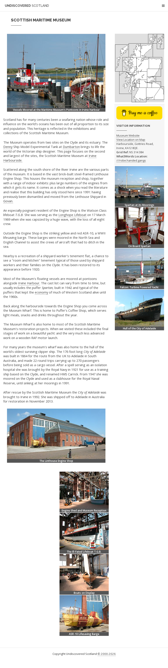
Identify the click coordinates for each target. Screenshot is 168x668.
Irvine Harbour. (29, 283)
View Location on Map (130, 140)
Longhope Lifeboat (72, 215)
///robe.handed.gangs (131, 160)
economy (41, 292)
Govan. (8, 201)
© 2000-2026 (107, 654)
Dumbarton (71, 146)
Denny (7, 146)
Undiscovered (27, 5)
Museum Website (128, 135)
